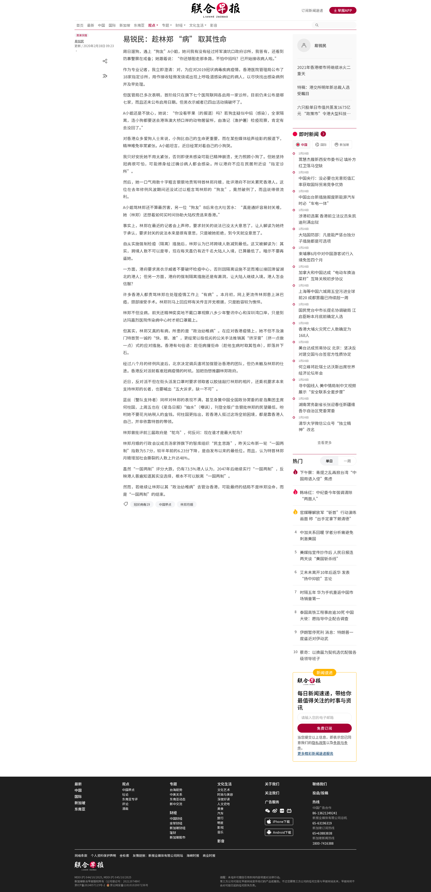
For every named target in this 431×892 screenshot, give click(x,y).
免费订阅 (324, 728)
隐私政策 (319, 742)
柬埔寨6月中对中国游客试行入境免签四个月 (326, 256)
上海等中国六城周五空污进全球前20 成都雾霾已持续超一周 (327, 294)
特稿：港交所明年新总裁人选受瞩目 (323, 90)
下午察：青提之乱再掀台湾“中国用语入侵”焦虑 (328, 475)
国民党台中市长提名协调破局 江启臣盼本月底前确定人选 (327, 313)
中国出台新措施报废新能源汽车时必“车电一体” (327, 200)
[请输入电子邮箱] (324, 717)
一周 (347, 461)
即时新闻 (309, 133)
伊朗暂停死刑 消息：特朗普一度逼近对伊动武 (326, 635)
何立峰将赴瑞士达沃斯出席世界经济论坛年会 (327, 370)
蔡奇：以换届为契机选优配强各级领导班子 (328, 655)
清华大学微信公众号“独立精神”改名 (325, 426)
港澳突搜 (81, 35)
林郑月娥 (186, 504)
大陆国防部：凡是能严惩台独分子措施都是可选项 (327, 238)
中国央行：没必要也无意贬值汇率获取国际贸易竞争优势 (327, 181)
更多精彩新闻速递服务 (315, 753)
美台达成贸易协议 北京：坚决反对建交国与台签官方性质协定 (327, 351)
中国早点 (165, 504)
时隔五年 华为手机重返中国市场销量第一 (326, 595)
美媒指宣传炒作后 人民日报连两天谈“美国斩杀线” (326, 555)
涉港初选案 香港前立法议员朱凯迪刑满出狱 (327, 219)
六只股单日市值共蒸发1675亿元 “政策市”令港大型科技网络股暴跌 (324, 110)
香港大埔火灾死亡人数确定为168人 (325, 332)
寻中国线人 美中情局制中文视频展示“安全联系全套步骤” (327, 388)
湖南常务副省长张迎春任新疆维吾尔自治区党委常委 (327, 407)
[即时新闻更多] (323, 134)
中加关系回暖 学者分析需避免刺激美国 (326, 535)
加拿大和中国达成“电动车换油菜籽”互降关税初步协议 (327, 275)
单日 (329, 461)
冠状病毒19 (142, 504)
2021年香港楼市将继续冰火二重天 (324, 70)
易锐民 (79, 41)
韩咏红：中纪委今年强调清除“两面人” (326, 495)
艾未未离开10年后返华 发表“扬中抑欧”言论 (325, 575)
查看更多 (324, 442)
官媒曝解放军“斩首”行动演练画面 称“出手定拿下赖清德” (328, 515)
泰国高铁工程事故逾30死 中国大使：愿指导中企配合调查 (327, 615)
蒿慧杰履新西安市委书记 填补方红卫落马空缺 (327, 162)
